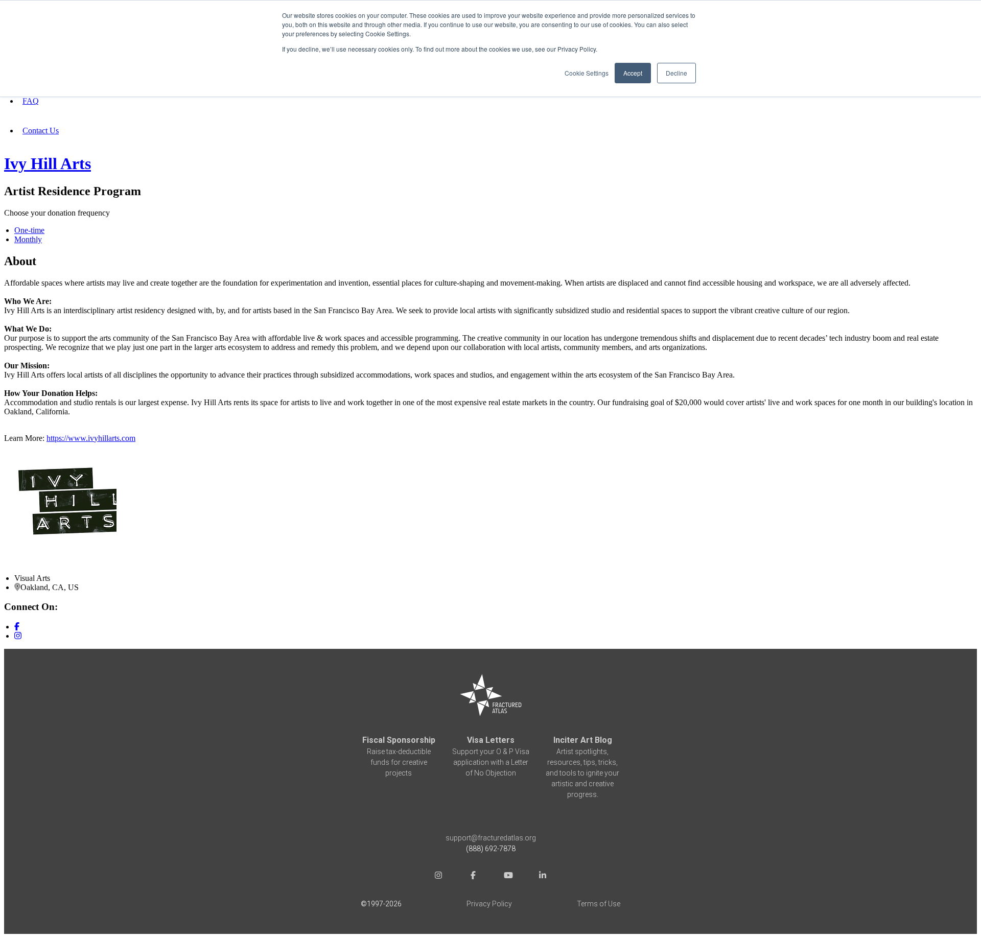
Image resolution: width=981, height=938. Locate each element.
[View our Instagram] (17, 635)
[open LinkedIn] (543, 876)
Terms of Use (598, 904)
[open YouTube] (508, 876)
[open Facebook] (473, 876)
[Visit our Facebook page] (16, 626)
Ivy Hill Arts (47, 163)
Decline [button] (676, 72)
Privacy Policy (489, 904)
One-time (29, 230)
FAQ (30, 101)
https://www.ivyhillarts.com (90, 438)
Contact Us (40, 130)
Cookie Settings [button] (587, 72)
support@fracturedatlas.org (491, 838)
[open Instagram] (438, 876)
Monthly (28, 239)
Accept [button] (632, 72)
